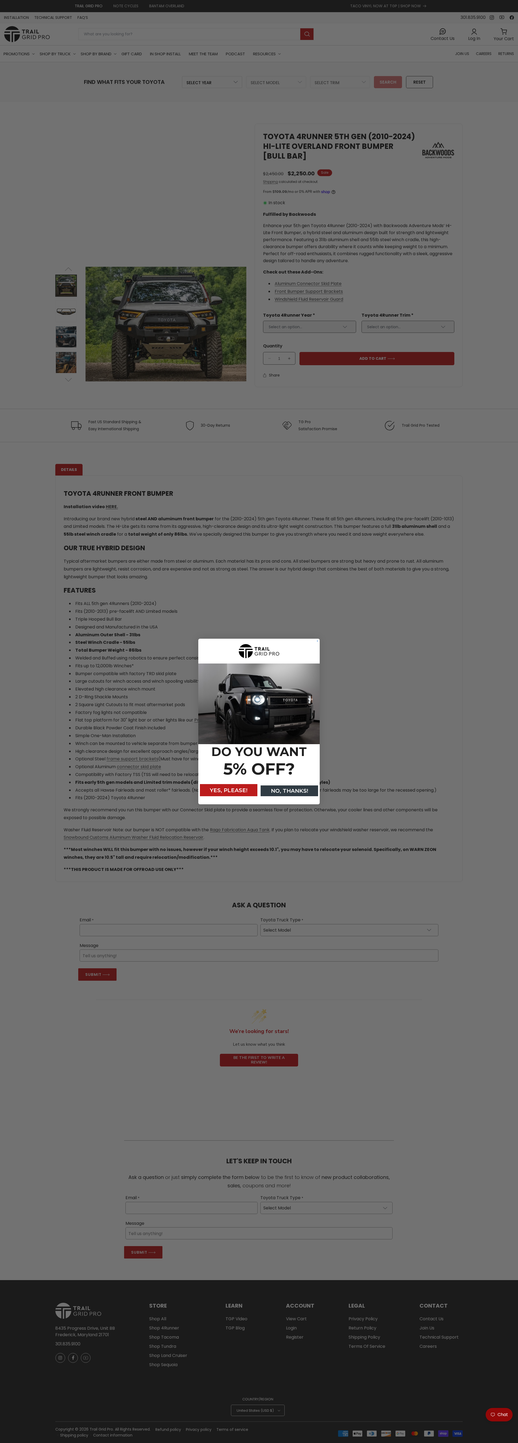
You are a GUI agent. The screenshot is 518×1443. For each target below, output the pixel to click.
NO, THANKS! (289, 791)
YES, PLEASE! (228, 790)
